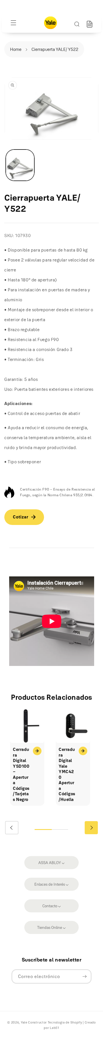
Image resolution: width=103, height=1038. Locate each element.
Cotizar (20, 517)
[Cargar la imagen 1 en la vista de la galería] (20, 165)
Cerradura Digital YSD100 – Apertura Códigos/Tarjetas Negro (21, 774)
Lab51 (54, 1028)
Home (15, 49)
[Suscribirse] (84, 976)
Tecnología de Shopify (65, 1022)
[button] (13, 22)
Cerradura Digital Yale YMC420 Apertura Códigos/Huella (67, 774)
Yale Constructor (34, 1022)
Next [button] (91, 827)
